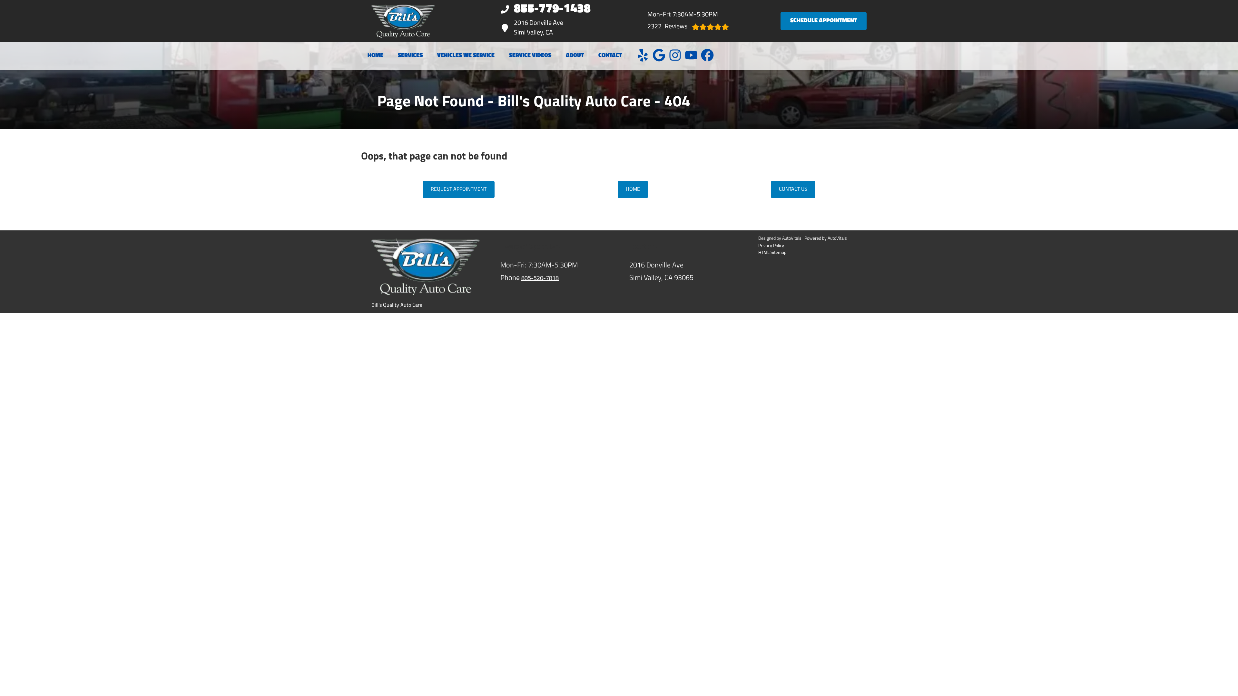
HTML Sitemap (772, 252)
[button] (642, 55)
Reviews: (668, 27)
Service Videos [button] (530, 56)
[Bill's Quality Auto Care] (403, 21)
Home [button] (633, 189)
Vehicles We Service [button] (466, 56)
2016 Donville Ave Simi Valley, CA (538, 28)
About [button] (575, 56)
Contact (610, 56)
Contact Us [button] (793, 189)
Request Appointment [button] (458, 189)
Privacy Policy (771, 246)
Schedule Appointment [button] (823, 21)
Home (375, 56)
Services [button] (410, 56)
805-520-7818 (540, 279)
